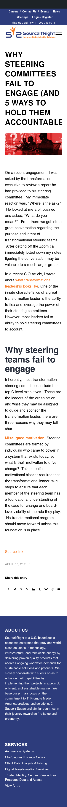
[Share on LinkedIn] (34, 589)
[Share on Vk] (46, 589)
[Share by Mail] (59, 589)
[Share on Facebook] (8, 589)
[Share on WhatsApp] (21, 589)
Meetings (22, 17)
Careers (13, 11)
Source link (14, 551)
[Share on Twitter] (15, 589)
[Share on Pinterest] (27, 589)
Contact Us (29, 11)
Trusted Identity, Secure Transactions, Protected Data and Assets (31, 777)
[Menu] (57, 32)
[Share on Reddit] (52, 589)
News (56, 11)
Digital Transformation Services (27, 769)
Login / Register (42, 17)
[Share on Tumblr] (40, 589)
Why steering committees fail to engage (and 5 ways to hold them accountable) (35, 88)
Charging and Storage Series (25, 757)
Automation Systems (19, 751)
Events (44, 11)
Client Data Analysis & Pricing (26, 763)
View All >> (13, 785)
